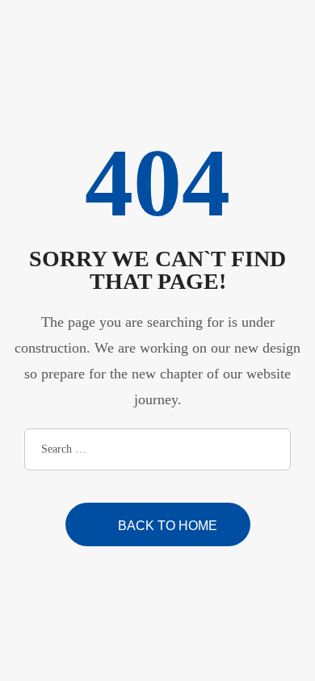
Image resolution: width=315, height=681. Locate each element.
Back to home (167, 526)
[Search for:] (157, 448)
